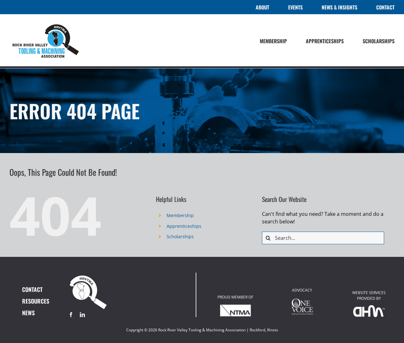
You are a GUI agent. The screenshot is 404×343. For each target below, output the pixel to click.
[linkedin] (82, 314)
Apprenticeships (184, 226)
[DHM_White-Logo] (369, 307)
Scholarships (180, 237)
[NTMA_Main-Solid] (235, 306)
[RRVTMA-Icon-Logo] (88, 275)
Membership (180, 215)
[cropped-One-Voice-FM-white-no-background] (302, 299)
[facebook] (71, 314)
